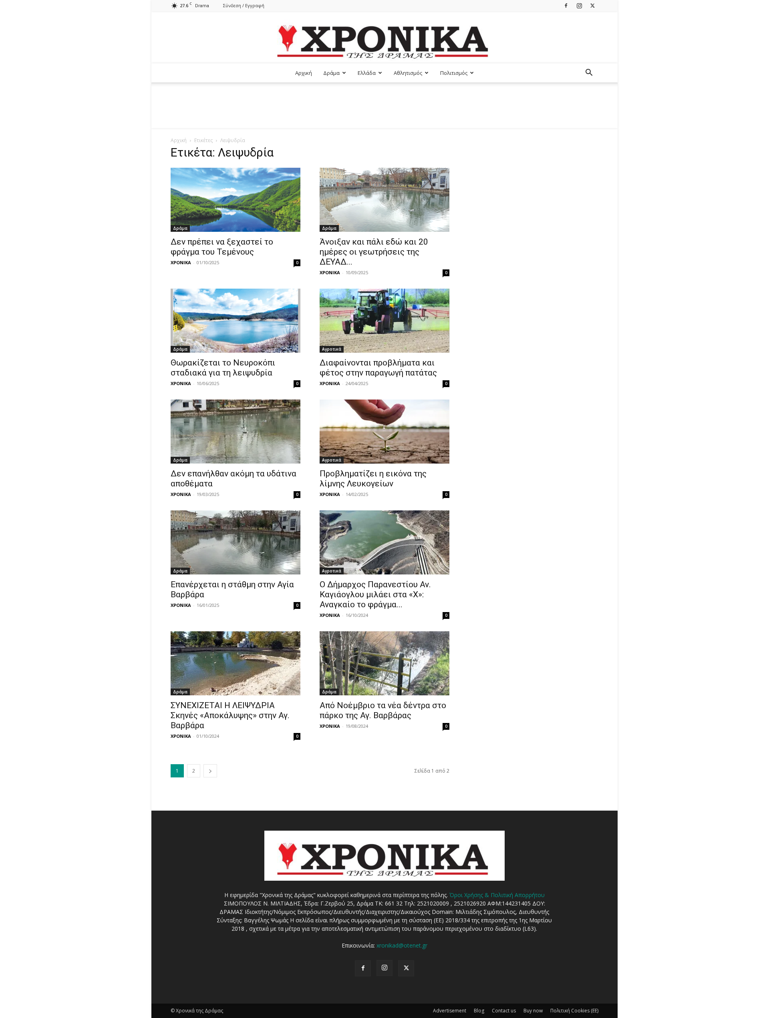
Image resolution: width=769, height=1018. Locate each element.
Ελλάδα (367, 72)
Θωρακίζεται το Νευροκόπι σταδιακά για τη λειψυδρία (223, 367)
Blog (479, 1010)
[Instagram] (579, 5)
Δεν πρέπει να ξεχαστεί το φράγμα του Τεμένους (222, 247)
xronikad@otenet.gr (401, 945)
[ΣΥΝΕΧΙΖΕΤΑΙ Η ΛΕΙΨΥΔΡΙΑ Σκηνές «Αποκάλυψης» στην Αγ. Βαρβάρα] (235, 663)
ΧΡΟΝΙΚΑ (181, 262)
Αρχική (303, 72)
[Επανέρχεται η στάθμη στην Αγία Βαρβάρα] (235, 542)
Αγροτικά (331, 349)
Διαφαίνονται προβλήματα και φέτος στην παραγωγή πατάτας (378, 367)
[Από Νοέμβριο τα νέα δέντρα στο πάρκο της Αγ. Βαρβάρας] (384, 663)
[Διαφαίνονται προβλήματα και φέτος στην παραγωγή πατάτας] (384, 321)
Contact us (504, 1010)
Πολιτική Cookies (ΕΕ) (574, 1010)
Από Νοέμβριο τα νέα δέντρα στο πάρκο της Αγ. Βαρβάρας (383, 710)
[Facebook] (566, 5)
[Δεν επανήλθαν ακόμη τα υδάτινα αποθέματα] (235, 432)
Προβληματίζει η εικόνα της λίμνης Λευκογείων (373, 478)
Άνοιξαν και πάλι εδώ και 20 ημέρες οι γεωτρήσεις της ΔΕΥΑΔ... (374, 252)
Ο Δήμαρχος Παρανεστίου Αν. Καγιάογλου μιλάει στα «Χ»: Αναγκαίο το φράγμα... (375, 594)
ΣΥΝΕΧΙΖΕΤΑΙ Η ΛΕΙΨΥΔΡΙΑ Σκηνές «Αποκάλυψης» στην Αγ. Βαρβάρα (230, 715)
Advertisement (449, 1010)
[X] (592, 5)
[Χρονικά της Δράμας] (384, 38)
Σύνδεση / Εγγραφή (243, 5)
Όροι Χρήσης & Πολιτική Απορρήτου (497, 895)
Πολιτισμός (453, 72)
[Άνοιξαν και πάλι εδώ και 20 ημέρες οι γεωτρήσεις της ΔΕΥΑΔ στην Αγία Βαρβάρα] (384, 200)
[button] (588, 73)
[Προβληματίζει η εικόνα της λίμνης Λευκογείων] (384, 432)
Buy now (533, 1010)
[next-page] (210, 770)
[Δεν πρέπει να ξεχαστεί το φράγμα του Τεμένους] (235, 200)
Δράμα (331, 72)
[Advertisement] (384, 110)
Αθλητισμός (408, 72)
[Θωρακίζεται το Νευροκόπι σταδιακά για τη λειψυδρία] (235, 321)
